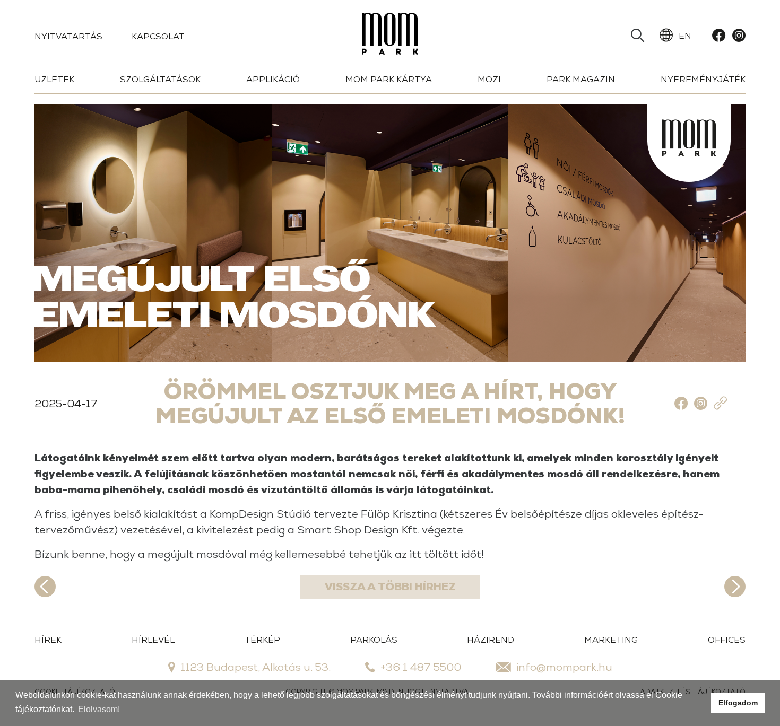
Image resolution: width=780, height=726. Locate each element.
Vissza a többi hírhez (390, 586)
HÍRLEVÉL (153, 639)
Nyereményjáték (703, 79)
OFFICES (727, 639)
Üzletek (54, 79)
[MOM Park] (390, 36)
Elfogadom (738, 702)
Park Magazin (581, 79)
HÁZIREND (490, 639)
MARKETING (611, 639)
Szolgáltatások (160, 79)
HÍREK (48, 639)
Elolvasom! (99, 709)
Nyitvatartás (68, 36)
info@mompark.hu (564, 667)
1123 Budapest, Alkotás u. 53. (255, 667)
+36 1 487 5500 (420, 667)
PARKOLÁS (373, 639)
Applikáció (273, 79)
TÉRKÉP (262, 639)
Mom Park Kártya (388, 79)
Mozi (489, 79)
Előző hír (45, 586)
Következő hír (735, 586)
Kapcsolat (158, 36)
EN (685, 35)
